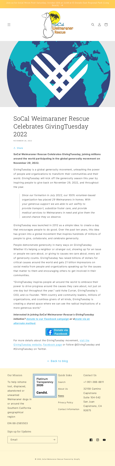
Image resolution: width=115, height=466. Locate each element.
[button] (9, 24)
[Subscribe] (54, 439)
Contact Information (68, 409)
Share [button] (20, 148)
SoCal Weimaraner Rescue (52, 459)
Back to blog (59, 361)
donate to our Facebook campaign (47, 318)
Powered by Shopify (72, 459)
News (61, 395)
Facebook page (52, 344)
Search (62, 382)
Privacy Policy (65, 402)
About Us (63, 388)
